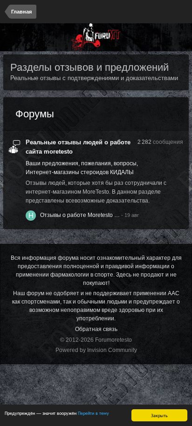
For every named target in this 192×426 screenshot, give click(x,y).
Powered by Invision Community (96, 350)
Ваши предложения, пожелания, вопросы (81, 163)
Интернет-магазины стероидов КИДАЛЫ (80, 172)
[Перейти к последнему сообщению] (130, 215)
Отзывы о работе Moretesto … (80, 215)
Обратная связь (96, 329)
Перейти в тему (93, 412)
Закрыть (159, 415)
